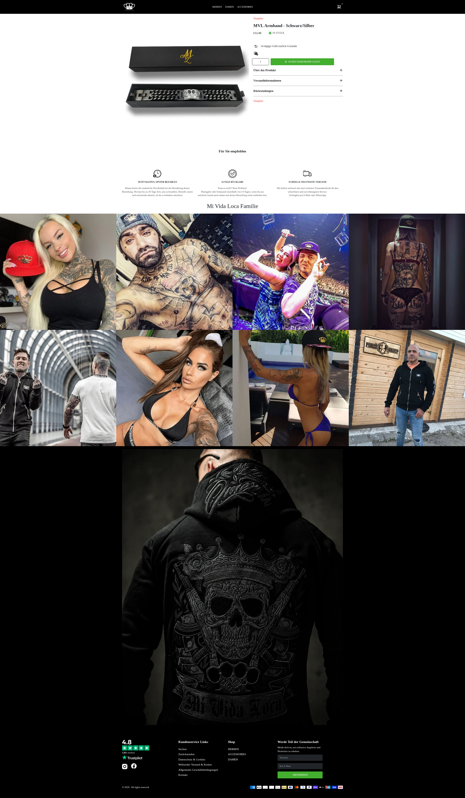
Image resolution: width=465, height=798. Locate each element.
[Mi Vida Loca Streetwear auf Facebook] (134, 766)
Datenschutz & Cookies (191, 759)
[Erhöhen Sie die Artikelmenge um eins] (266, 61)
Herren (217, 6)
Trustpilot (258, 18)
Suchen (182, 749)
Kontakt (182, 774)
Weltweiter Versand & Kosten (195, 764)
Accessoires (245, 6)
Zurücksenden (186, 754)
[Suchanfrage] (315, 6)
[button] (298, 70)
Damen (229, 6)
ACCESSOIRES (237, 754)
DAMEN (233, 759)
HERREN (233, 749)
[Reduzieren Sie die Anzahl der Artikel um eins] (255, 61)
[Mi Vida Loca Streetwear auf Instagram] (125, 768)
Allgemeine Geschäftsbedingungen (198, 769)
